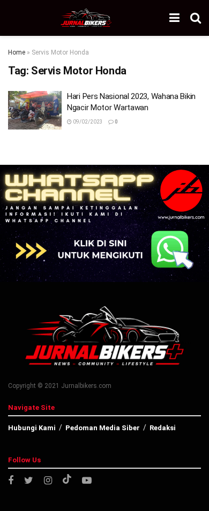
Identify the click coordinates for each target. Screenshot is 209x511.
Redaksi (163, 428)
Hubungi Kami (32, 428)
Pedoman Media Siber (102, 428)
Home (16, 52)
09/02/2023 (87, 122)
